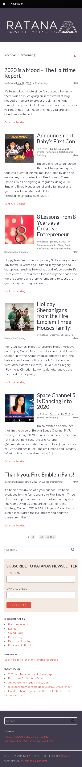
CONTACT (48, 740)
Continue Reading (14, 122)
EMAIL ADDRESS (16, 588)
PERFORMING (31, 740)
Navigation (17, 3)
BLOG (29, 736)
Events (40, 151)
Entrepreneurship (46, 245)
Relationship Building (16, 251)
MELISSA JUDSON (36, 761)
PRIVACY (64, 756)
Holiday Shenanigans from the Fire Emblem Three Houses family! (54, 316)
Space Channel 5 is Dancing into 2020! (56, 401)
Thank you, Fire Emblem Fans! (39, 474)
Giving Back (63, 245)
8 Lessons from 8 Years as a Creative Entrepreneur (56, 225)
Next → (51, 537)
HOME (8, 736)
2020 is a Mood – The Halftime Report (40, 73)
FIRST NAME (14, 573)
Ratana (11, 83)
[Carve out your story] (41, 34)
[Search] (73, 549)
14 (41, 537)
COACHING (42, 736)
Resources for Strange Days (25, 678)
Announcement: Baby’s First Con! (57, 138)
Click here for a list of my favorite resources (31, 659)
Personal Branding (61, 248)
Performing (41, 83)
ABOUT (18, 736)
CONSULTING (12, 740)
